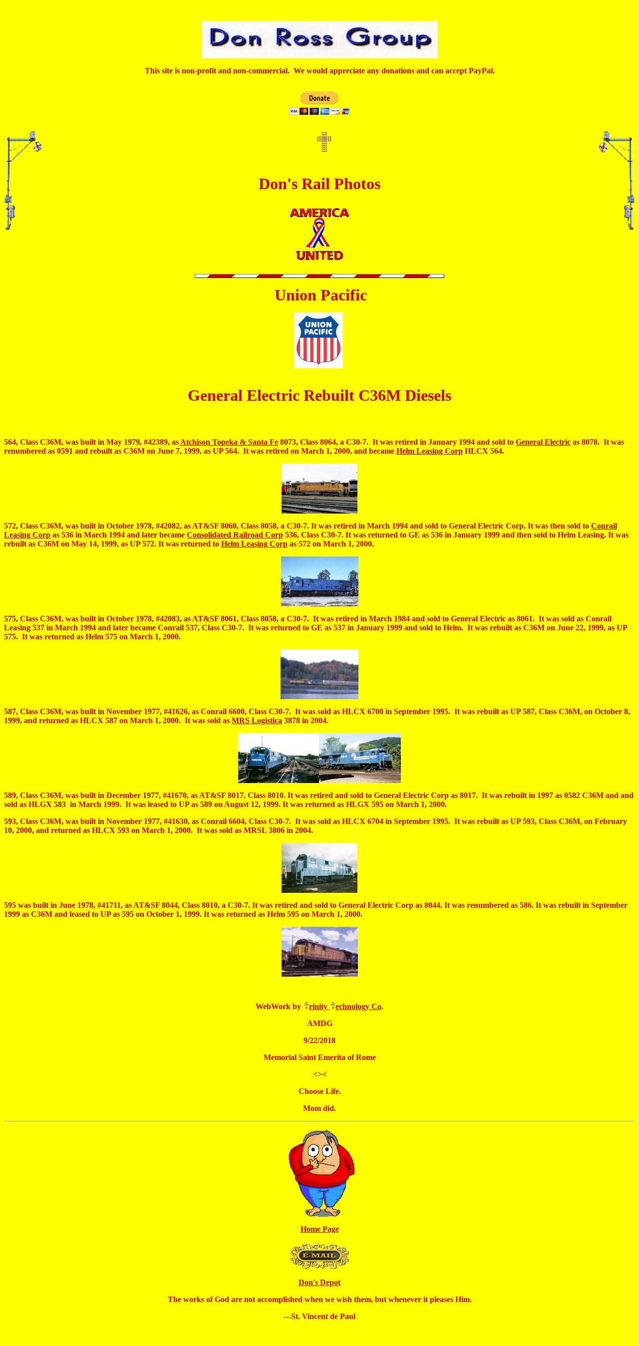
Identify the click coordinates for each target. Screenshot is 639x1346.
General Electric (543, 442)
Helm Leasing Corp (429, 451)
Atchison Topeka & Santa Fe (229, 442)
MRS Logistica (257, 720)
